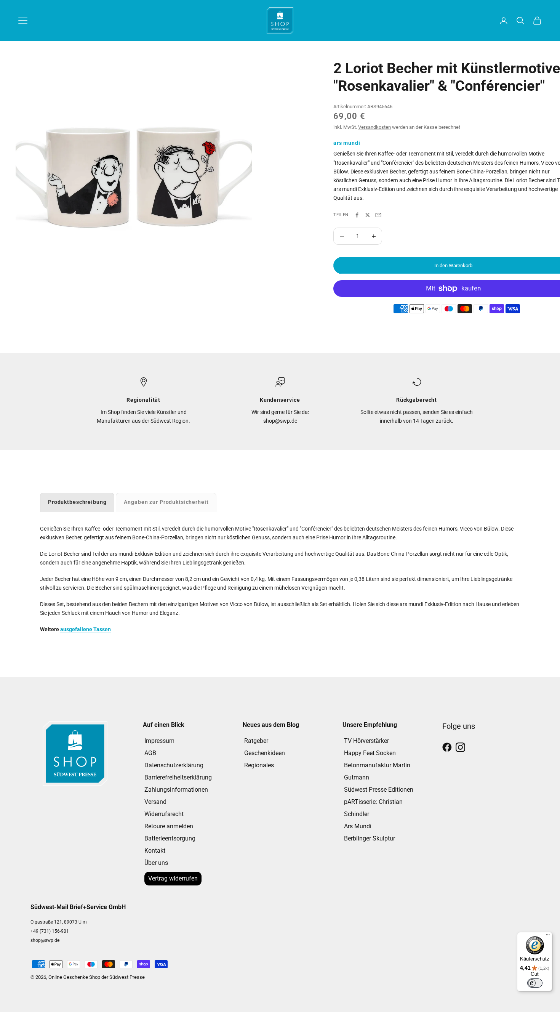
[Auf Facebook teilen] (357, 215)
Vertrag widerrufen (173, 878)
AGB (150, 753)
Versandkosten (374, 127)
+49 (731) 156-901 (49, 931)
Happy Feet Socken (370, 753)
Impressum (159, 740)
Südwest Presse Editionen (378, 789)
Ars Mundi (357, 826)
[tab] (77, 502)
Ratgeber (256, 740)
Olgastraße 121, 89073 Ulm (58, 922)
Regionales (259, 765)
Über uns (156, 862)
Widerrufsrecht (164, 814)
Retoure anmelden (168, 826)
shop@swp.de (44, 940)
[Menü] (547, 936)
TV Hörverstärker (366, 740)
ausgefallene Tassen (85, 629)
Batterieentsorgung (169, 838)
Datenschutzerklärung (173, 765)
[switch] (534, 983)
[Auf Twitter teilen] (368, 215)
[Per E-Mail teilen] (378, 215)
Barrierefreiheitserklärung (178, 777)
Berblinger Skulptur (369, 838)
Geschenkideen (264, 753)
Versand (155, 801)
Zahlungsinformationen (176, 789)
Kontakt (154, 850)
